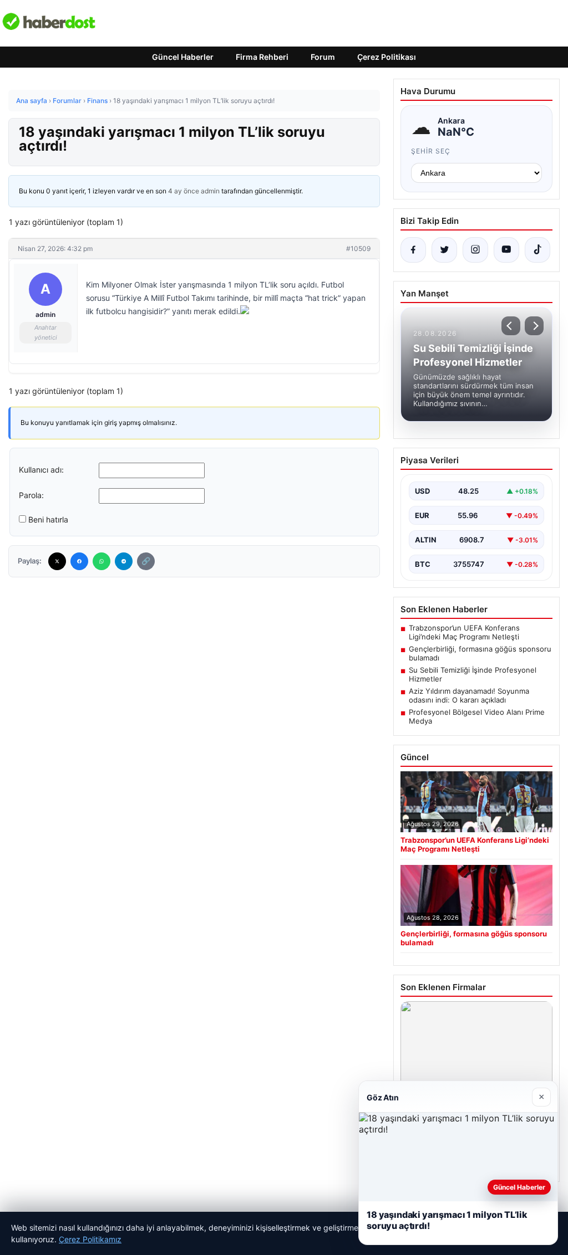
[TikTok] (537, 250)
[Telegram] (124, 561)
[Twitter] (57, 561)
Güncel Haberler (183, 57)
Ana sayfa (31, 100)
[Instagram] (475, 250)
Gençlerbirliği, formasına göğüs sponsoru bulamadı (480, 653)
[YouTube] (506, 250)
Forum (323, 57)
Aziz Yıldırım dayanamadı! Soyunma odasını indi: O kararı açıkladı (469, 695)
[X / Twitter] (444, 250)
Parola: (31, 495)
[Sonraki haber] (534, 325)
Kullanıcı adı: (41, 469)
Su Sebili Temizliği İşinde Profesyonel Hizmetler (472, 674)
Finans (97, 100)
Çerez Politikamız (90, 1239)
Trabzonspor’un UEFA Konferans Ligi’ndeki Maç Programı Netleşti (464, 632)
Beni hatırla (48, 519)
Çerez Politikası (386, 57)
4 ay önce (183, 191)
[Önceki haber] (510, 325)
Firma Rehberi (262, 57)
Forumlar (67, 100)
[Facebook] (79, 561)
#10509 (358, 248)
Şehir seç (430, 151)
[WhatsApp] (101, 561)
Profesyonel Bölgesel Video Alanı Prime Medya (477, 716)
